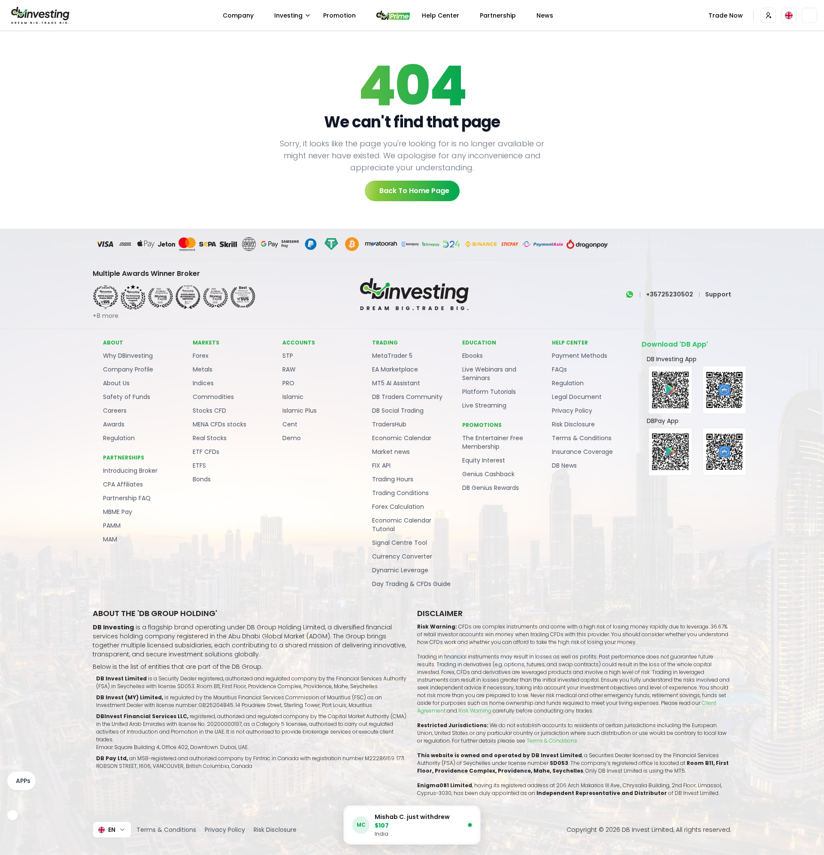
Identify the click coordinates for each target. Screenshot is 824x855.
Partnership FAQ (127, 498)
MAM (110, 539)
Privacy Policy (572, 410)
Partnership (498, 15)
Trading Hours (392, 479)
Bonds (202, 479)
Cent (289, 424)
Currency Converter (402, 556)
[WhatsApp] (629, 294)
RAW (289, 369)
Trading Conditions (400, 493)
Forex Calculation (398, 506)
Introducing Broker (130, 470)
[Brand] (39, 15)
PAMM (112, 525)
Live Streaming (484, 405)
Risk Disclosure (573, 424)
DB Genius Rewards (490, 487)
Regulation (119, 438)
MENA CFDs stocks (219, 424)
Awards (113, 424)
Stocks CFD (209, 410)
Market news (391, 451)
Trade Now (726, 15)
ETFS (199, 465)
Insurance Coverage (582, 451)
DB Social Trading (398, 410)
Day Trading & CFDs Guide (411, 584)
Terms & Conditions (582, 438)
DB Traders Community (407, 397)
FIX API (381, 465)
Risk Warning (475, 710)
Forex (201, 355)
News (544, 15)
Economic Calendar (401, 438)
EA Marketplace (395, 369)
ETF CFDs (206, 451)
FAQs (559, 369)
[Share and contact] (12, 815)
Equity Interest (483, 460)
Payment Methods (579, 355)
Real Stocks (210, 438)
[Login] (768, 15)
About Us (116, 383)
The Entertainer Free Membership (492, 442)
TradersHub (389, 424)
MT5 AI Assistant (396, 383)
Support (718, 294)
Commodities (213, 397)
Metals (202, 369)
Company (238, 15)
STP (287, 355)
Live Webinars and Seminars (489, 373)
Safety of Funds (126, 397)
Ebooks (472, 355)
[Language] (789, 15)
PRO (288, 383)
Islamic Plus (299, 410)
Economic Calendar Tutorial (401, 524)
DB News (564, 465)
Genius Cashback (488, 474)
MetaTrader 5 (392, 355)
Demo (291, 438)
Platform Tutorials (489, 391)
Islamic (292, 397)
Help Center (440, 15)
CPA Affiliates (123, 484)
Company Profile (128, 369)
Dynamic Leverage (400, 570)
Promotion (339, 15)
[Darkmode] (809, 15)
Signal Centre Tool (399, 542)
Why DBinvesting (128, 355)
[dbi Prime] (393, 15)
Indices (203, 383)
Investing (288, 15)
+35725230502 (669, 294)
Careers (115, 410)
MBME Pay (117, 512)
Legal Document (577, 397)
